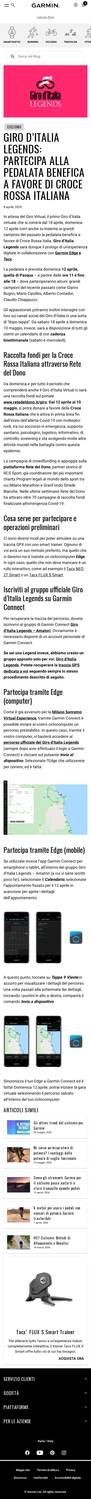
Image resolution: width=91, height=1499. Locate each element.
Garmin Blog (45, 17)
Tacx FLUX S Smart (46, 575)
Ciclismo (51, 42)
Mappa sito (23, 1470)
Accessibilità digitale (68, 1477)
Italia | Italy (45, 1441)
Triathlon (70, 42)
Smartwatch (12, 42)
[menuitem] (13, 5)
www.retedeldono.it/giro (25, 402)
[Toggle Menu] (2, 4)
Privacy (70, 1470)
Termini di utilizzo (48, 1470)
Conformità (41, 1477)
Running (33, 42)
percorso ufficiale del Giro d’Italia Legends (41, 742)
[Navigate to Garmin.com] (45, 5)
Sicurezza (20, 1477)
